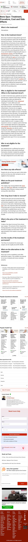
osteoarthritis (4, 126)
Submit (22, 483)
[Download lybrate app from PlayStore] (25, 526)
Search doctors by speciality (9, 523)
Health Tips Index (15, 519)
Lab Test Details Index (14, 536)
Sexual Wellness (2, 525)
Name (3, 416)
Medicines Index (15, 531)
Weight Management (3, 527)
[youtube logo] (25, 520)
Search (25, 11)
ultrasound (21, 101)
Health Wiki (14, 516)
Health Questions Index (15, 521)
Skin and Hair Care (2, 522)
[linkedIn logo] (25, 518)
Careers (19, 518)
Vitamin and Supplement (3, 518)
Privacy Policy (19, 525)
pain (14, 57)
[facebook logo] (25, 514)
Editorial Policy (19, 527)
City (2, 427)
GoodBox (2, 535)
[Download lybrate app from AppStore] (25, 528)
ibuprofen (9, 128)
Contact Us (20, 517)
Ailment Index (14, 534)
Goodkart (2, 515)
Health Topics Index (14, 528)
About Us (20, 515)
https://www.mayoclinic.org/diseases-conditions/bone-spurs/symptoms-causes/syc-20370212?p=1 (12, 282)
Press (19, 529)
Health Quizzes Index (14, 525)
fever (10, 187)
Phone (3, 421)
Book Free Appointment (22, 2)
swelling (21, 79)
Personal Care (2, 532)
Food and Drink (2, 529)
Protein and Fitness (3, 520)
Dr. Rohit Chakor (10, 398)
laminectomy (4, 53)
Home (1, 14)
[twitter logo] (25, 516)
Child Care (2, 533)
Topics (4, 14)
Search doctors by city (9, 516)
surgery (11, 53)
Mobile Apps (19, 520)
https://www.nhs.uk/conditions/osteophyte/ (11, 290)
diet (2, 205)
